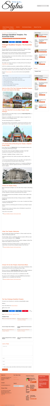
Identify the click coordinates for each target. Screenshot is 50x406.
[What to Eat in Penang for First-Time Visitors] (37, 35)
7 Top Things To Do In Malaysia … (42, 105)
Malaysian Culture (16, 314)
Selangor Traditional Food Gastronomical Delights (24, 327)
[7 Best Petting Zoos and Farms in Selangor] (37, 57)
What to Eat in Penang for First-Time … (43, 35)
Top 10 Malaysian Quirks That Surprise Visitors (43, 50)
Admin (4, 38)
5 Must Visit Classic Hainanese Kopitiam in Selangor (24, 338)
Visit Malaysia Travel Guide (42, 62)
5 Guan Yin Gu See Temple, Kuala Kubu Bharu (11, 84)
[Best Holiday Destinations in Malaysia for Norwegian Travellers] (37, 43)
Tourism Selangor (14, 305)
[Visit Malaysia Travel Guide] (37, 63)
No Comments (23, 38)
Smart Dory (15, 377)
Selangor (18, 38)
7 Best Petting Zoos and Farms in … (43, 55)
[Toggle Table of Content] (29, 76)
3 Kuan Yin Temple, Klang (7, 81)
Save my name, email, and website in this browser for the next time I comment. (18, 366)
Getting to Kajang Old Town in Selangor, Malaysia (9, 338)
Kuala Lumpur (8, 71)
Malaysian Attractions (8, 314)
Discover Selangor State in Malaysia (8, 326)
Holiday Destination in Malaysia (8, 27)
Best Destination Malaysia (26, 27)
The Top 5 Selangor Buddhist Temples (9, 85)
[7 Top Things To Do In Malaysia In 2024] (37, 107)
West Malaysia (15, 38)
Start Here (18, 27)
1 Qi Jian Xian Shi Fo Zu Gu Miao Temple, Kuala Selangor (12, 78)
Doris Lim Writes (16, 379)
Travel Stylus (3, 405)
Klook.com (35, 68)
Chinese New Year (5, 64)
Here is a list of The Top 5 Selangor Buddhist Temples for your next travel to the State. (17, 77)
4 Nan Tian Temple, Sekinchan (8, 82)
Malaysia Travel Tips (37, 27)
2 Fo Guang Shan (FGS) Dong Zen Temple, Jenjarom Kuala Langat (14, 80)
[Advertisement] (25, 19)
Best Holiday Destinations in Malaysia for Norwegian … (43, 40)
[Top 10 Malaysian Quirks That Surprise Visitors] (37, 50)
